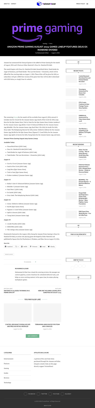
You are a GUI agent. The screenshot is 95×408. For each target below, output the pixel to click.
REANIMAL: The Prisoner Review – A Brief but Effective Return (85, 182)
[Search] (90, 4)
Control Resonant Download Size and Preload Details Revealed (84, 78)
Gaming (6, 368)
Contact (13, 3)
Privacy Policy (80, 3)
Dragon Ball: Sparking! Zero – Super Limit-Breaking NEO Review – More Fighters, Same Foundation (84, 198)
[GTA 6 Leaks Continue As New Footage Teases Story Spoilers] (71, 105)
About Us (6, 3)
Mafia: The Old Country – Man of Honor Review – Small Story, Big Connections (84, 153)
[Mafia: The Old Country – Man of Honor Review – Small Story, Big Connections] (71, 152)
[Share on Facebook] (37, 262)
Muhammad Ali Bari (43, 53)
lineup (16, 117)
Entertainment (8, 359)
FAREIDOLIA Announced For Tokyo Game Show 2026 (84, 118)
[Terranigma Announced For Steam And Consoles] (47, 312)
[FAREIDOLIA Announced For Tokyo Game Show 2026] (71, 118)
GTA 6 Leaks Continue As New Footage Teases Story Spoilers (84, 105)
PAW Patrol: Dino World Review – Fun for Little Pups (85, 213)
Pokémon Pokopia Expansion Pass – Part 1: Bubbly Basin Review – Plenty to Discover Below (85, 168)
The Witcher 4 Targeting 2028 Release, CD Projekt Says (85, 131)
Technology (7, 382)
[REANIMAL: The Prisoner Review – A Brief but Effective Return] (71, 182)
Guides (6, 373)
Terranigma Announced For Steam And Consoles (83, 92)
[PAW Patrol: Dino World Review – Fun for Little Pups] (71, 214)
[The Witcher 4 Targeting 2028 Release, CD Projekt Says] (71, 131)
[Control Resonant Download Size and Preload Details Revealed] (18, 312)
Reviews (6, 378)
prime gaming (9, 254)
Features (6, 363)
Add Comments (32, 336)
